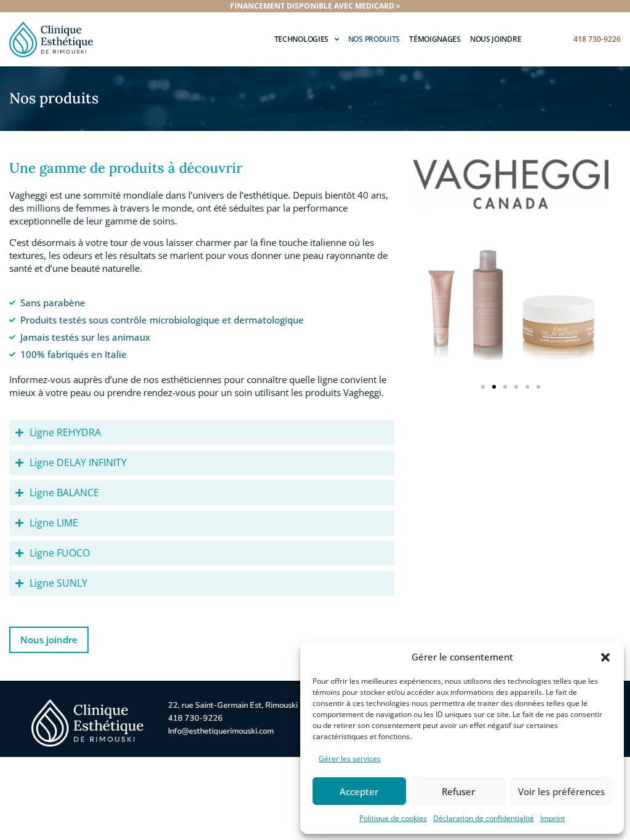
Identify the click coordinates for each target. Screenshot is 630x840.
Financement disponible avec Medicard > (315, 6)
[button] (605, 657)
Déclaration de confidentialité (483, 818)
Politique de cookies (393, 818)
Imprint (552, 818)
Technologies (301, 39)
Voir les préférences (561, 791)
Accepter (359, 791)
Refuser (458, 791)
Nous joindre (495, 39)
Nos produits (374, 39)
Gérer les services (350, 758)
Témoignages (435, 39)
